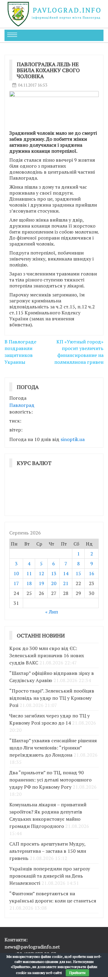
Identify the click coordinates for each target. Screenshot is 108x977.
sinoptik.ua (73, 439)
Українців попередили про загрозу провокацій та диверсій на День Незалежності (49, 875)
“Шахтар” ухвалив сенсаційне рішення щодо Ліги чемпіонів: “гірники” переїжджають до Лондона (53, 747)
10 (16, 573)
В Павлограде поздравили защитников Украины (20, 352)
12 (41, 573)
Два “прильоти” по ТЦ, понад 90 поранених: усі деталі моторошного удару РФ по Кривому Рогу (50, 779)
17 (16, 583)
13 (53, 573)
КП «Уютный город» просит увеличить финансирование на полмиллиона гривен (79, 352)
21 (65, 583)
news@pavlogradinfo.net (32, 946)
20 (53, 583)
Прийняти (77, 972)
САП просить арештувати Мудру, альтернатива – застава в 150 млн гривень (47, 850)
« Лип (51, 611)
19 (41, 583)
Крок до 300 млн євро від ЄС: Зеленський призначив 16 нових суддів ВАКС (46, 655)
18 (29, 583)
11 (29, 573)
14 (65, 573)
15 (78, 573)
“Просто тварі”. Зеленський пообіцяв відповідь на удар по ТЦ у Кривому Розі (51, 697)
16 (91, 573)
